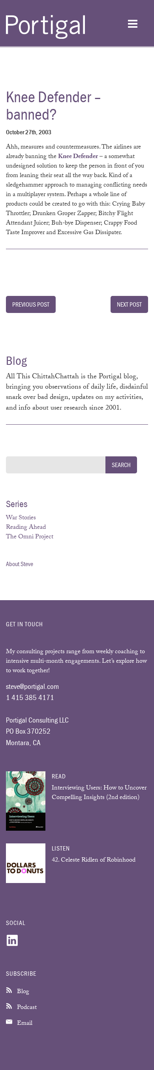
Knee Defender (78, 157)
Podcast (26, 1008)
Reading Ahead (26, 528)
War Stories (21, 518)
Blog (22, 992)
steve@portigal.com (32, 686)
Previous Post (30, 304)
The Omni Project (29, 537)
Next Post (129, 304)
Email (23, 1024)
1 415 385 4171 (30, 697)
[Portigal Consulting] (45, 37)
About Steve (19, 564)
